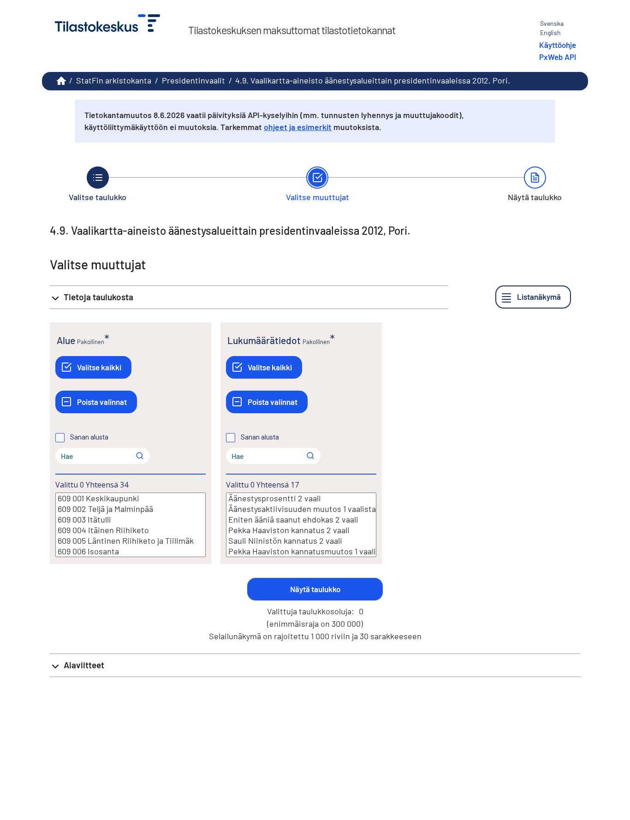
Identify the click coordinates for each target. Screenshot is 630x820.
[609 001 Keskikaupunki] (130, 498)
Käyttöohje (557, 44)
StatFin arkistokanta (113, 80)
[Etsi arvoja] (140, 455)
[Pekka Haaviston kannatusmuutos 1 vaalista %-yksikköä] (301, 551)
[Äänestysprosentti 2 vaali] (301, 498)
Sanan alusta (89, 437)
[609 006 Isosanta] (130, 551)
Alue (66, 340)
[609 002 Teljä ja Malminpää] (130, 509)
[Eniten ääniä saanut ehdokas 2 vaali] (301, 519)
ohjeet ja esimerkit (298, 127)
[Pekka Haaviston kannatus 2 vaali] (301, 530)
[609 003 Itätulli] (130, 519)
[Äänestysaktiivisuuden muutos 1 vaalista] (301, 509)
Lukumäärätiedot (264, 340)
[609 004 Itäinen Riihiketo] (130, 530)
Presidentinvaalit (193, 80)
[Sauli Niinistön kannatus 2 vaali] (301, 540)
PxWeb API (557, 56)
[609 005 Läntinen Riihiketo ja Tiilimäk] (130, 540)
